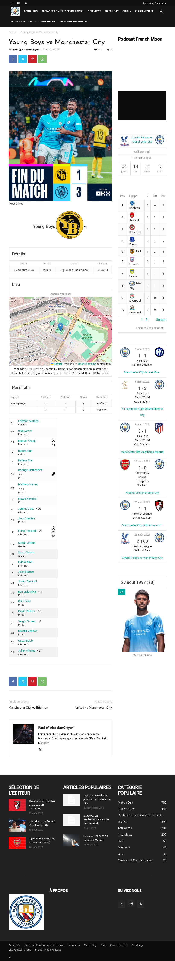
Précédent (125, 319)
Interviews (94, 11)
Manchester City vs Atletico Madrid (142, 451)
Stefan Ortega (26, 542)
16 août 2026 (142, 461)
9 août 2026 (142, 424)
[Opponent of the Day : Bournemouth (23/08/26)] (17, 805)
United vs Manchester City (93, 708)
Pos (122, 196)
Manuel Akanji (26, 440)
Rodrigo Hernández (30, 470)
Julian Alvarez (26, 650)
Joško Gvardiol (27, 581)
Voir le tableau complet (149, 328)
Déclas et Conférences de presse (62, 11)
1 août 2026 (142, 349)
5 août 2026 (142, 381)
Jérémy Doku (26, 508)
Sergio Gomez (27, 621)
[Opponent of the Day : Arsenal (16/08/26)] (17, 843)
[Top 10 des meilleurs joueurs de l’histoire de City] (71, 800)
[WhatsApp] (42, 59)
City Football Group (42, 21)
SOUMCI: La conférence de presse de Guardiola (96, 820)
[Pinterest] (32, 59)
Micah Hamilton (27, 631)
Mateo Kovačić (27, 498)
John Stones (26, 571)
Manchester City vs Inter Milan (142, 372)
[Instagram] (19, 3)
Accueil (13, 32)
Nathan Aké (25, 460)
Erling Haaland (27, 530)
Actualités (31, 11)
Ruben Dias (25, 450)
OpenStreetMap (87, 363)
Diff (155, 196)
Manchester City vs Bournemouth (142, 525)
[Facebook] (12, 3)
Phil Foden (24, 601)
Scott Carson (26, 552)
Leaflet (57, 363)
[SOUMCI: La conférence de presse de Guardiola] (71, 820)
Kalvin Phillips (26, 611)
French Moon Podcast (74, 21)
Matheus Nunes (27, 484)
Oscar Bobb (25, 640)
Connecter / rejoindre (154, 2)
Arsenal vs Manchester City (142, 492)
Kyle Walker (25, 562)
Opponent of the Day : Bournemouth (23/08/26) (42, 805)
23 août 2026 (142, 502)
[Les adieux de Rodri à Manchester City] (17, 826)
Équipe (133, 196)
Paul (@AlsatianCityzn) (26, 49)
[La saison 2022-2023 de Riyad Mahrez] (71, 840)
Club (125, 11)
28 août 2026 (142, 534)
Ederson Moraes (28, 421)
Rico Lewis (25, 430)
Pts (163, 196)
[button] (161, 11)
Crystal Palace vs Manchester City (142, 557)
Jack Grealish (26, 518)
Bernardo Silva (27, 591)
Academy (16, 21)
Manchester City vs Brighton (28, 708)
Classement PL (144, 11)
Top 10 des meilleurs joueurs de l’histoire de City (97, 799)
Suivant (161, 319)
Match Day (112, 11)
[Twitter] (26, 3)
